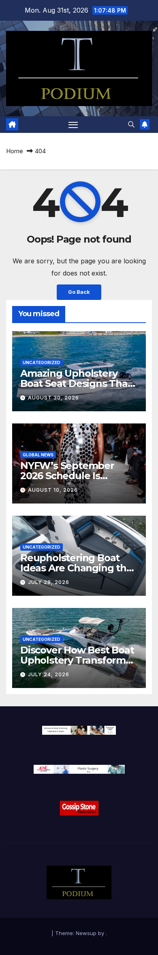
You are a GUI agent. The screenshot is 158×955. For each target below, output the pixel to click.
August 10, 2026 (53, 490)
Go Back (79, 292)
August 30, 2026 (53, 398)
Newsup (86, 933)
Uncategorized (41, 362)
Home (14, 151)
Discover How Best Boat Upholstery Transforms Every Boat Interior (77, 660)
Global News (38, 454)
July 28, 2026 (48, 582)
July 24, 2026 (48, 674)
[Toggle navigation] (73, 124)
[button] (131, 124)
